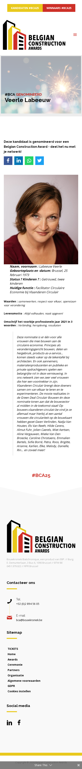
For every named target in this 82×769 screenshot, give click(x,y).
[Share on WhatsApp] (29, 160)
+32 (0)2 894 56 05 (27, 604)
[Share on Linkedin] (18, 160)
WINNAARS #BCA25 (59, 8)
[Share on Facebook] (8, 160)
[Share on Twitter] (39, 160)
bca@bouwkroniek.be (29, 620)
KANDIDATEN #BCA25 (25, 8)
